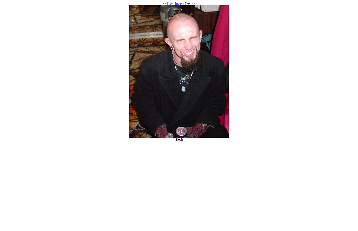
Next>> (190, 3)
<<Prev (168, 3)
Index (179, 3)
